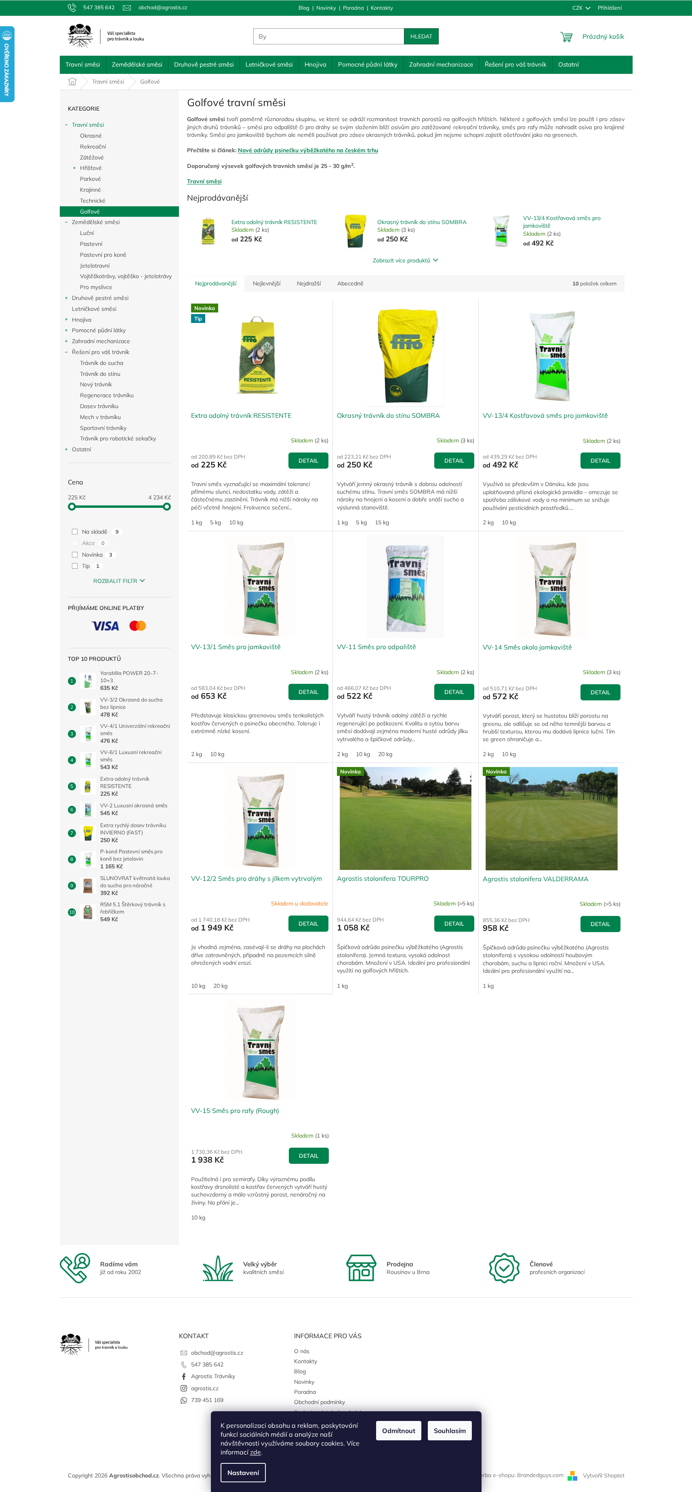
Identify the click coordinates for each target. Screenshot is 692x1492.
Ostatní (81, 449)
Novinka (97, 554)
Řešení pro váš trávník (100, 352)
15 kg (382, 522)
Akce (93, 543)
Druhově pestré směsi (100, 298)
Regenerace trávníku (107, 395)
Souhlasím (450, 1431)
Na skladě (100, 531)
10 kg (236, 522)
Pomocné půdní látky (99, 330)
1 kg (196, 522)
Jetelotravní (94, 265)
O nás (301, 1351)
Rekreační (93, 146)
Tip (90, 566)
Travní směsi (88, 124)
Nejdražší (309, 283)
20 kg (385, 754)
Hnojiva (81, 319)
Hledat (421, 36)
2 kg (488, 522)
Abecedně (350, 283)
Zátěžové (92, 157)
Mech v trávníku (100, 417)
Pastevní (91, 243)
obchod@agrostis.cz (217, 1352)
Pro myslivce (96, 287)
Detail (308, 460)
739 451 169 (207, 1400)
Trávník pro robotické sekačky (118, 438)
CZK (578, 7)
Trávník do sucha (101, 363)
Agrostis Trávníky (213, 1376)
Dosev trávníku (99, 406)
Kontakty (382, 7)
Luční (87, 233)
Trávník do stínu (100, 373)
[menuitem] (83, 64)
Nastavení (243, 1473)
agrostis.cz (205, 1388)
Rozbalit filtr (115, 581)
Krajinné (90, 189)
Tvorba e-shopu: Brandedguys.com (519, 1475)
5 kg (215, 522)
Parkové (90, 178)
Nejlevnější (266, 283)
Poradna (353, 7)
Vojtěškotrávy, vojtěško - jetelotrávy (126, 276)
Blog (304, 7)
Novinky (326, 7)
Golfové (90, 211)
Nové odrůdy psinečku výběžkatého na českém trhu (308, 150)
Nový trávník (96, 384)
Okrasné (91, 135)
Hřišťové (91, 168)
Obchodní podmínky (319, 1402)
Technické (92, 200)
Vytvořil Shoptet (604, 1475)
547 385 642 (207, 1364)
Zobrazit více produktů (401, 260)
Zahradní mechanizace (101, 341)
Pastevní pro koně (103, 254)
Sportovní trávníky (103, 428)
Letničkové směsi (94, 308)
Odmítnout (398, 1431)
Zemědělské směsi (96, 222)
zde (255, 1452)
